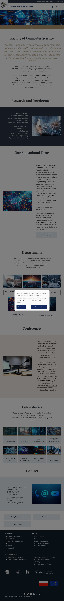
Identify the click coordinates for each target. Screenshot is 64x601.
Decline (35, 307)
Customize (21, 307)
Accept (43, 307)
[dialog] (32, 300)
